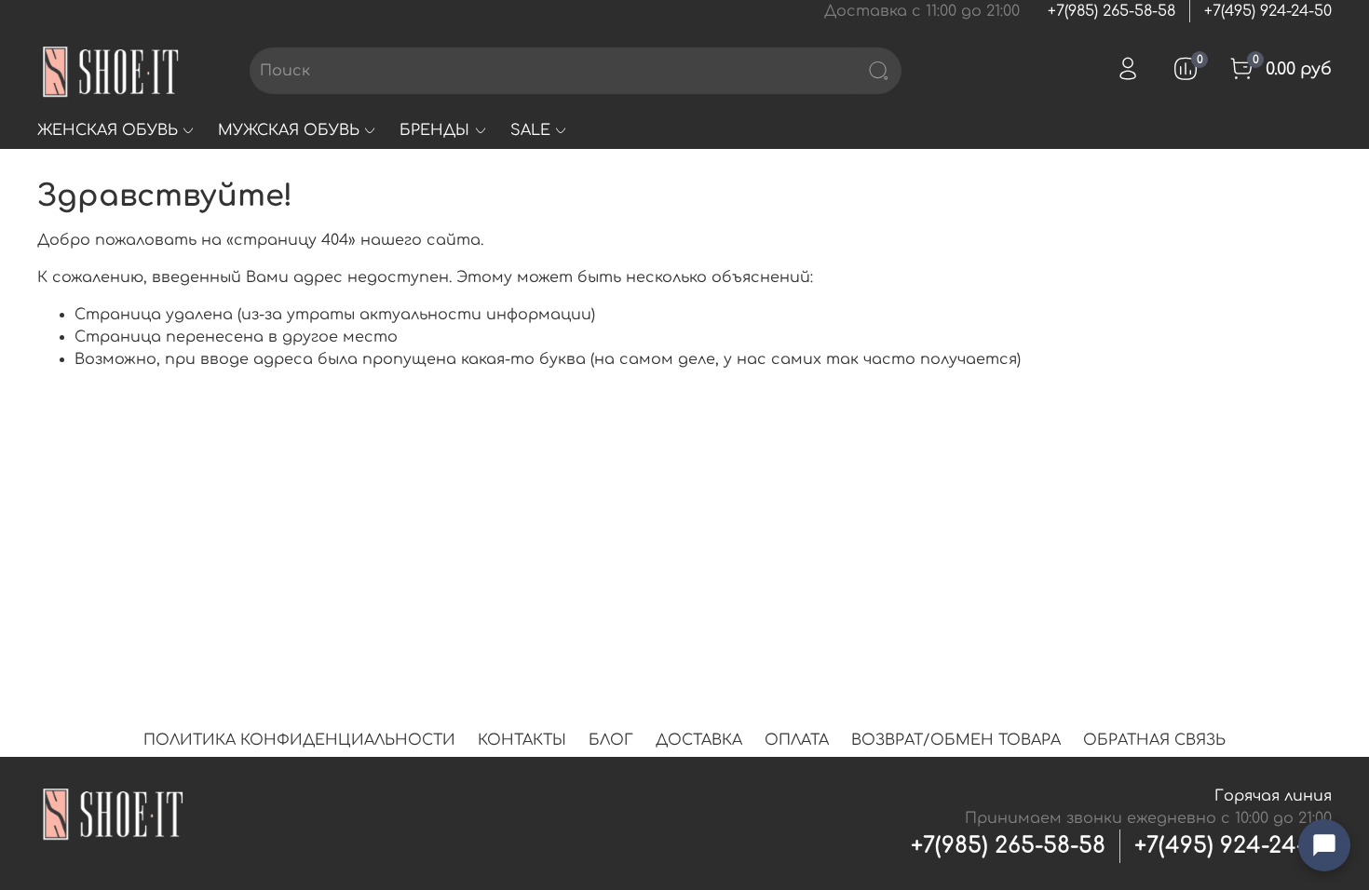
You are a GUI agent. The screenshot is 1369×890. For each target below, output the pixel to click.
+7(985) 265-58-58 (1111, 11)
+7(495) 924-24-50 (1268, 11)
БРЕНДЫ (434, 130)
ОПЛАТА (797, 740)
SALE (530, 130)
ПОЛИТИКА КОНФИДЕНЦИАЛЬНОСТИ (299, 740)
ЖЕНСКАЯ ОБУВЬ (107, 130)
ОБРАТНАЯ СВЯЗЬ (1154, 740)
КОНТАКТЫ (522, 740)
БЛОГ (611, 740)
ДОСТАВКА (699, 740)
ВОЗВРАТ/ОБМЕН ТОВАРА (956, 740)
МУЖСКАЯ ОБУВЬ (288, 130)
